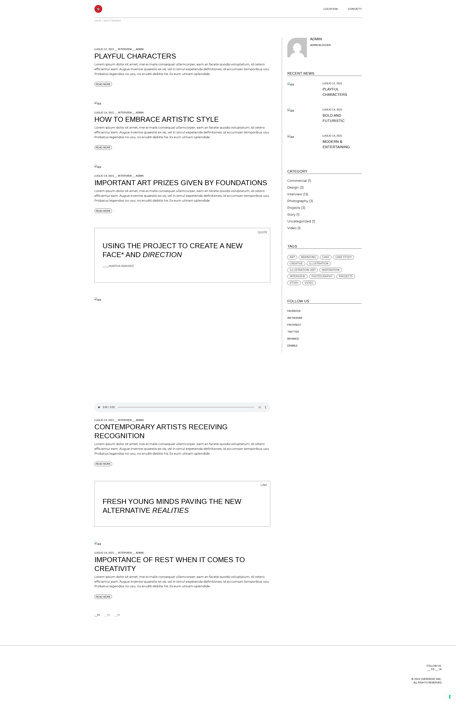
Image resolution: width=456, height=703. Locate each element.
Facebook (294, 310)
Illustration (318, 263)
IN (440, 669)
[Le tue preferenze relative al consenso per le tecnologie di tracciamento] (449, 696)
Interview (125, 49)
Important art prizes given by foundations (180, 183)
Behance (293, 338)
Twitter (293, 331)
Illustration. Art (302, 270)
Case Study (343, 257)
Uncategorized (299, 221)
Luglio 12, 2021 (104, 49)
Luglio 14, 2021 (104, 112)
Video (292, 228)
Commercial (297, 181)
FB (432, 669)
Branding (308, 257)
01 (98, 614)
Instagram (294, 317)
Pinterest (294, 324)
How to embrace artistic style (156, 119)
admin (140, 49)
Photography (297, 201)
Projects (293, 208)
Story (291, 215)
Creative (296, 263)
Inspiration (331, 270)
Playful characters (135, 56)
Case (325, 257)
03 (118, 614)
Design (293, 187)
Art (292, 257)
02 (108, 614)
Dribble (292, 345)
